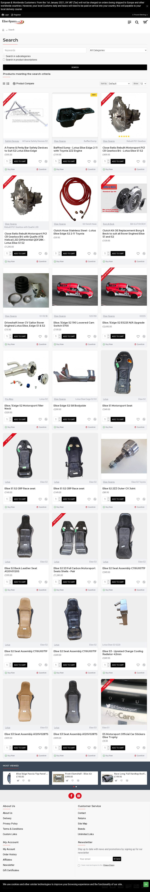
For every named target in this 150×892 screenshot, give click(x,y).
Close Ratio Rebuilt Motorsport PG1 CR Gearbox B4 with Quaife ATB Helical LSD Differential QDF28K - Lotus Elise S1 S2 (26, 238)
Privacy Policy (130, 884)
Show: (136, 84)
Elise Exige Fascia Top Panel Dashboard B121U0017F (32, 774)
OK (146, 884)
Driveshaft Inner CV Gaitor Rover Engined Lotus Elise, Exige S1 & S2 (25, 324)
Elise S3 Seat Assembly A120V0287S (26, 734)
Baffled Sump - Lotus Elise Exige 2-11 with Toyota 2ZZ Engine (76, 149)
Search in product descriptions (21, 59)
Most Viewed (11, 765)
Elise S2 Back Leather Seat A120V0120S (21, 570)
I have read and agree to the (97, 865)
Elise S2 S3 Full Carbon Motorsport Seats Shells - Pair (74, 570)
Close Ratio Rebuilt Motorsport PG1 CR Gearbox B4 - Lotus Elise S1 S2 (124, 149)
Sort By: (104, 84)
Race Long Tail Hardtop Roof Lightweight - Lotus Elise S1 (130, 774)
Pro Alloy (9, 399)
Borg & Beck (108, 224)
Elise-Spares (60, 141)
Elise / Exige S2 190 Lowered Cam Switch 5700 (74, 324)
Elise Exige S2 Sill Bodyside (70, 405)
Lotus (105, 399)
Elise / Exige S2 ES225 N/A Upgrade (124, 322)
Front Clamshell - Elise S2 (78, 774)
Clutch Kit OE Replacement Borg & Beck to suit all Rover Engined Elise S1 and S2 (124, 233)
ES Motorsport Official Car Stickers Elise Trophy (124, 736)
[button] (73, 786)
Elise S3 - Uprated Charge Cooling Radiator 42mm (123, 653)
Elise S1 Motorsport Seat (117, 405)
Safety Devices (12, 141)
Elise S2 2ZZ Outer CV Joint (119, 488)
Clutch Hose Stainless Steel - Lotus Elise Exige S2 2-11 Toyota (75, 232)
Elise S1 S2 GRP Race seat (20, 488)
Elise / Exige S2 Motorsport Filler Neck (24, 407)
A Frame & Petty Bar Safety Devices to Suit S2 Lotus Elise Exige (26, 149)
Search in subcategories (18, 56)
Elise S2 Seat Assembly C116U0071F (124, 568)
